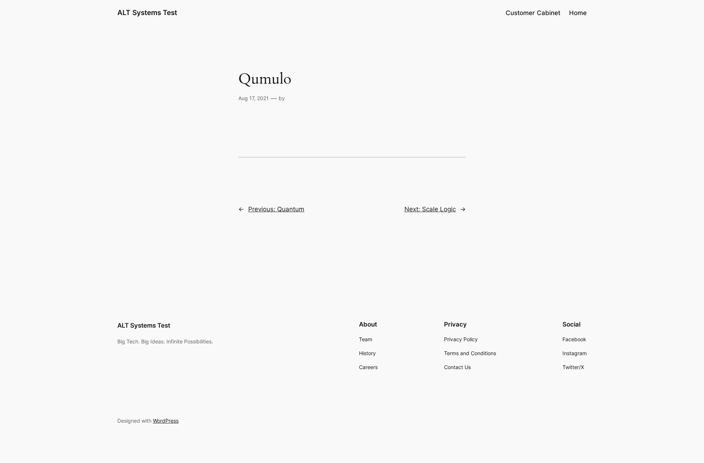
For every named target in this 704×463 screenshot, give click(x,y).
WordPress (166, 421)
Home (578, 13)
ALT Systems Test (147, 12)
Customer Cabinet (533, 13)
